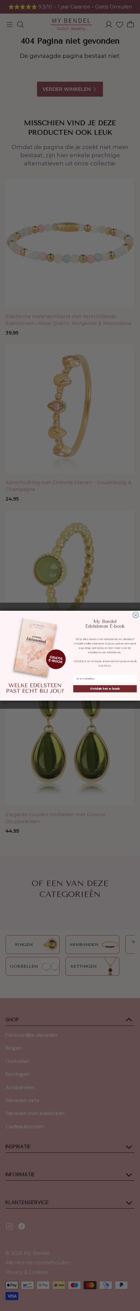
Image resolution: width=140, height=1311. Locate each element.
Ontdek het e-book (105, 688)
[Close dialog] (136, 615)
